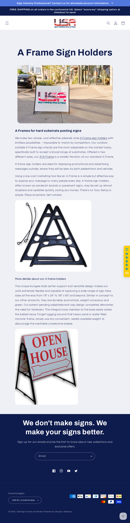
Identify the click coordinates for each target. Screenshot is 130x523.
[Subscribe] (91, 456)
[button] (7, 23)
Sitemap (68, 512)
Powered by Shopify (52, 512)
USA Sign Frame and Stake (29, 512)
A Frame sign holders (93, 138)
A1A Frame (46, 156)
